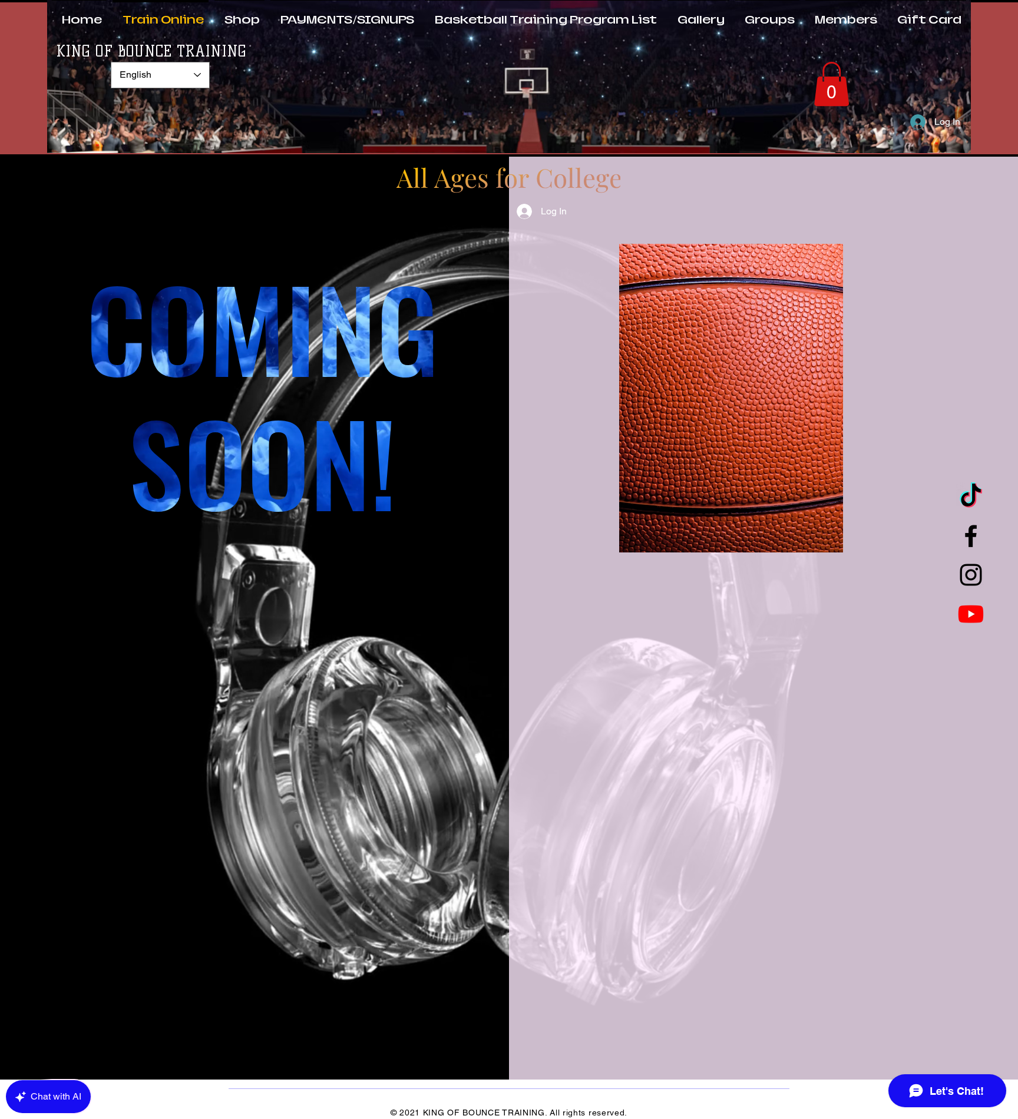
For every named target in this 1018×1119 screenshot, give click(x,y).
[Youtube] (971, 613)
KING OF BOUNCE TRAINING (151, 51)
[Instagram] (971, 575)
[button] (831, 84)
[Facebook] (971, 536)
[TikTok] (971, 497)
